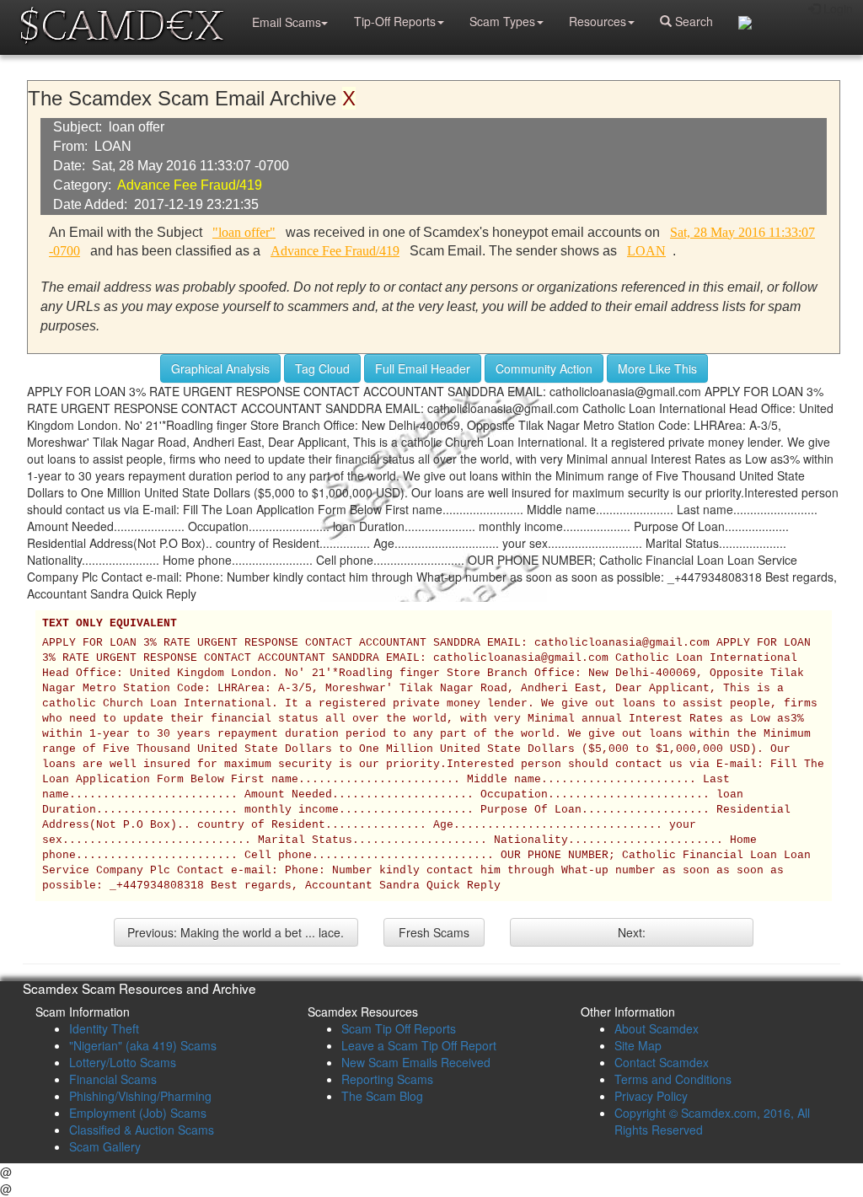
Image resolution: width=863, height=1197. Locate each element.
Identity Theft (104, 1028)
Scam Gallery (105, 1146)
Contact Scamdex (661, 1062)
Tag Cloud (322, 368)
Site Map (638, 1045)
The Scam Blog (382, 1095)
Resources (597, 21)
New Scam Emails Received (415, 1062)
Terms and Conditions (673, 1079)
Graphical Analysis (220, 368)
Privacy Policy (651, 1095)
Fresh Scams (434, 932)
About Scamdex (656, 1028)
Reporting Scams (387, 1079)
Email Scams (286, 21)
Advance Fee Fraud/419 (189, 185)
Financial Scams (113, 1079)
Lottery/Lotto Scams (122, 1062)
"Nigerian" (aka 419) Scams (143, 1045)
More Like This (657, 368)
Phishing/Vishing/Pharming (140, 1095)
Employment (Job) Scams (137, 1112)
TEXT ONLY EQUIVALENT (109, 624)
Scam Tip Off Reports (398, 1028)
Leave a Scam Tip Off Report (418, 1045)
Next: (632, 932)
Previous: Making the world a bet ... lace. (235, 932)
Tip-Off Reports (395, 21)
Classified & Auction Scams (141, 1129)
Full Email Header (422, 368)
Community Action (544, 368)
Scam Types (502, 21)
